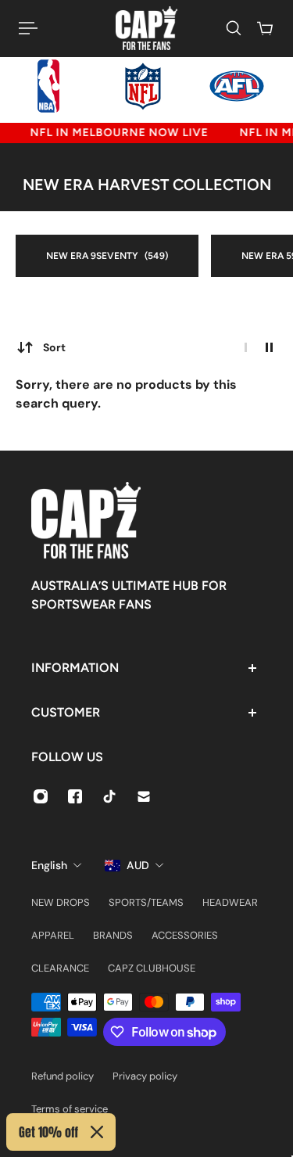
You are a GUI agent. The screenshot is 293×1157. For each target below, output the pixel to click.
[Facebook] (75, 796)
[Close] (97, 1132)
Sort (54, 347)
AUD (138, 865)
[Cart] (264, 28)
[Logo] (146, 28)
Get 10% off (48, 1132)
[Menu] (28, 28)
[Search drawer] (233, 28)
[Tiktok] (109, 796)
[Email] (144, 796)
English (49, 865)
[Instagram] (40, 796)
